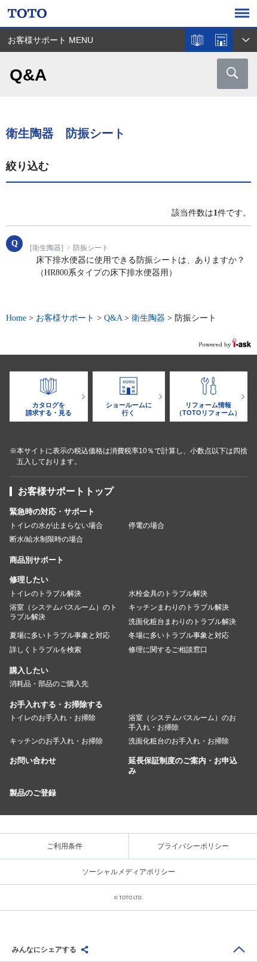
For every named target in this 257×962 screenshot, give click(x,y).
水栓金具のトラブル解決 (167, 593)
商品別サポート (37, 559)
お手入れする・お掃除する (56, 704)
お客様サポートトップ (66, 491)
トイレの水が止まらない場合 (56, 525)
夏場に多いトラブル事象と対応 (60, 635)
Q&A (113, 318)
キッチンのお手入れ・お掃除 (56, 741)
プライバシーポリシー (193, 846)
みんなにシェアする (44, 949)
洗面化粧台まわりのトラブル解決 (182, 621)
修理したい (29, 579)
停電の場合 (146, 525)
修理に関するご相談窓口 (167, 650)
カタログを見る (197, 40)
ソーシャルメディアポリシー (128, 872)
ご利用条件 (64, 846)
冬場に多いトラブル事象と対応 (178, 635)
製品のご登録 (33, 792)
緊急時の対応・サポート (52, 511)
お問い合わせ (33, 760)
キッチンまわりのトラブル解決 (178, 607)
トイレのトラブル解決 (45, 593)
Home (16, 318)
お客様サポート (65, 318)
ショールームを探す (221, 40)
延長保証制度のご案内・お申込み (182, 765)
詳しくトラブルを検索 (45, 650)
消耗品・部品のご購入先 (49, 684)
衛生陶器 (148, 318)
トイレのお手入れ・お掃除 (53, 718)
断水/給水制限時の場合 (46, 539)
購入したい (29, 670)
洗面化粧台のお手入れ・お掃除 (178, 741)
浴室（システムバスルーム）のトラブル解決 (63, 612)
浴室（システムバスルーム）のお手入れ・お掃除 (182, 723)
